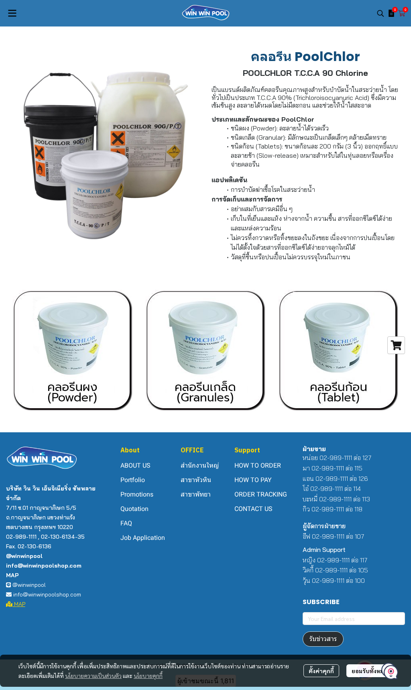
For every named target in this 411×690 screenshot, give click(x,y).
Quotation (134, 509)
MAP (18, 604)
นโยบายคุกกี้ (148, 675)
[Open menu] (12, 13)
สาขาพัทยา (196, 494)
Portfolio (132, 480)
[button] (380, 13)
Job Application (142, 537)
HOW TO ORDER (257, 465)
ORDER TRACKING (260, 494)
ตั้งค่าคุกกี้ (321, 670)
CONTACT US (253, 509)
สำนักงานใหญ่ (200, 465)
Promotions (136, 494)
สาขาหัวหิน (196, 480)
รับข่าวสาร (323, 639)
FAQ (126, 523)
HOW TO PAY (253, 480)
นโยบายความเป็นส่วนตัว (93, 675)
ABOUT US (135, 465)
